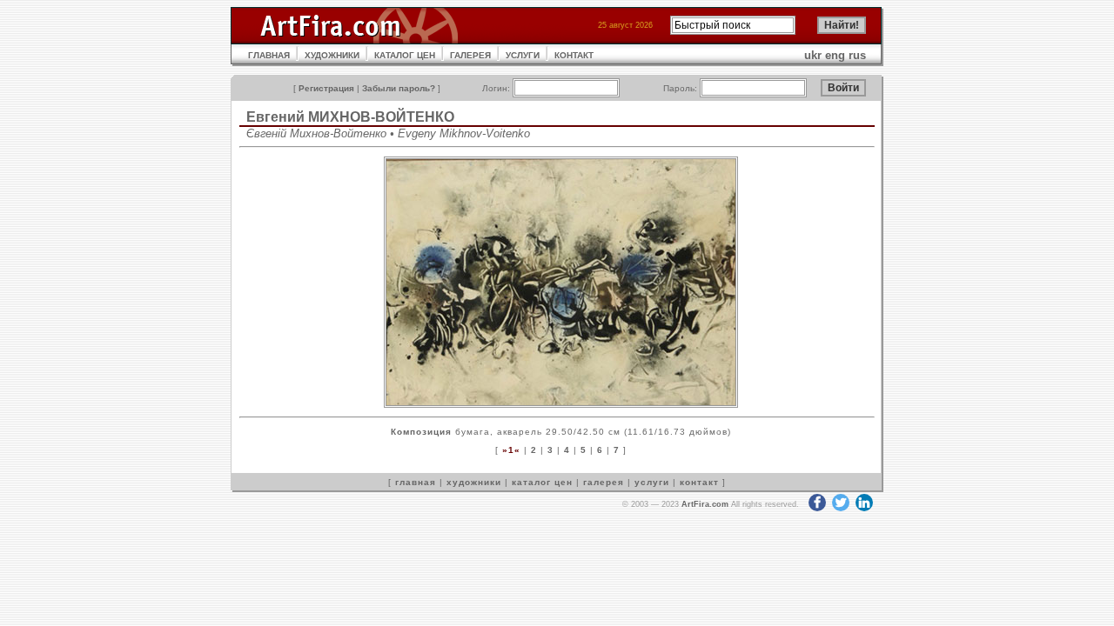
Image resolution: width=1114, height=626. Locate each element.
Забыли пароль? (398, 88)
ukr (813, 55)
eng (835, 55)
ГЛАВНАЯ (269, 55)
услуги (651, 482)
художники (473, 482)
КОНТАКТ (574, 55)
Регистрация (326, 88)
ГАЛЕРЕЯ (470, 55)
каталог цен (542, 482)
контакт (699, 482)
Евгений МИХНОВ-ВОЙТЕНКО (350, 117)
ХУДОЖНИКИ (332, 55)
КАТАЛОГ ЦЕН (404, 55)
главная (415, 482)
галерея (603, 482)
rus (857, 55)
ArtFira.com (704, 504)
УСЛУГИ (523, 55)
